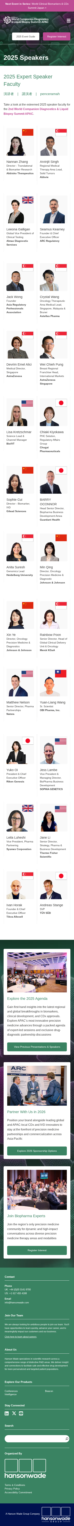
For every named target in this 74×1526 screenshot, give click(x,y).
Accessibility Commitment (18, 1492)
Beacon (49, 1391)
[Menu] (67, 20)
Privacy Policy (12, 1488)
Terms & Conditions (15, 1485)
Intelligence (11, 1394)
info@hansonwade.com (17, 1302)
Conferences (11, 1391)
